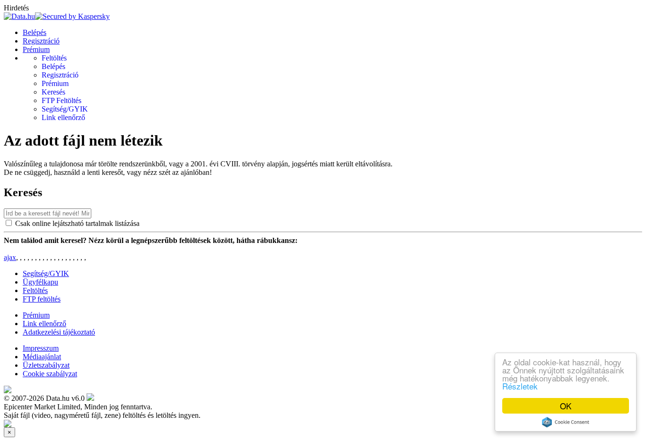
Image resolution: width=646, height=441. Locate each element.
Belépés (34, 32)
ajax (10, 257)
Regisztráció (41, 41)
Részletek (520, 386)
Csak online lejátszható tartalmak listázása (77, 223)
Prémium (36, 49)
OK (565, 406)
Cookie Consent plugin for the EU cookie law (565, 422)
